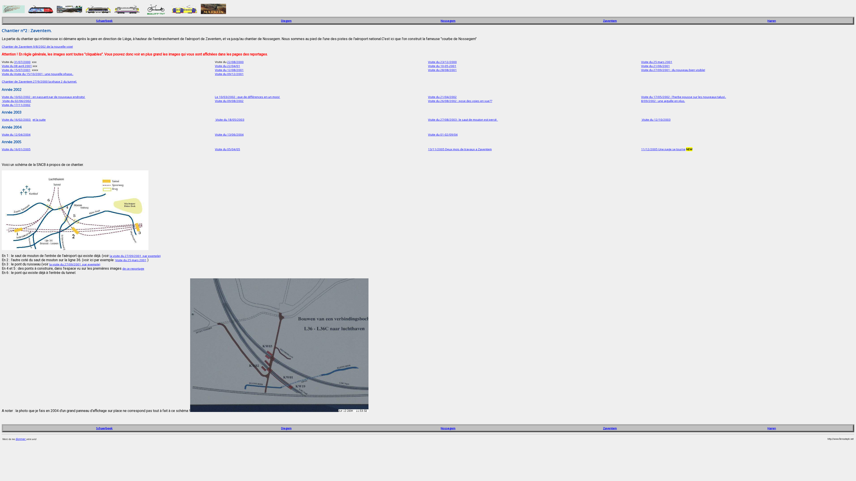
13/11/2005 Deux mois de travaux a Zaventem (460, 149)
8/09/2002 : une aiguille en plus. (663, 101)
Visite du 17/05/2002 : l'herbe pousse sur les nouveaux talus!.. (683, 97)
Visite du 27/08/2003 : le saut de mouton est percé (462, 120)
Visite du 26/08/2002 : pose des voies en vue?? (460, 101)
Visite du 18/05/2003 (229, 120)
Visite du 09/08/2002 (229, 101)
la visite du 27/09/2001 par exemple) (135, 256)
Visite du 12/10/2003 (656, 120)
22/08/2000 (235, 62)
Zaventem (610, 21)
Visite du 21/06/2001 (655, 66)
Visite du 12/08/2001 (229, 70)
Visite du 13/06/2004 (229, 134)
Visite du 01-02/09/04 (443, 134)
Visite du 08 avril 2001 (17, 66)
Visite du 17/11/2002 (16, 105)
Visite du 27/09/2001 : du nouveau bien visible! (673, 70)
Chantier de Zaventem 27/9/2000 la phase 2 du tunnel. (39, 81)
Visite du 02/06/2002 (16, 101)
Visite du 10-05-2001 (442, 66)
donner (21, 439)
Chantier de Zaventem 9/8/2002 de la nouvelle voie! (37, 47)
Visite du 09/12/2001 (229, 74)
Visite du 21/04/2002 (442, 97)
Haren (772, 21)
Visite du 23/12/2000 (442, 62)
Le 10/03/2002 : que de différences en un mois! (247, 97)
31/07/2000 (22, 62)
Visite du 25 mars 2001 (656, 62)
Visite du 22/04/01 (227, 66)
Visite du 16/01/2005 (16, 149)
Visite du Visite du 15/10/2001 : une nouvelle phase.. (37, 74)
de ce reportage (133, 269)
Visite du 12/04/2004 (16, 134)
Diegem (286, 21)
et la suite (39, 120)
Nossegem (448, 21)
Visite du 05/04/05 (227, 149)
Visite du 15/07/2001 (16, 70)
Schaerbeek (104, 21)
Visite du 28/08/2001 (442, 70)
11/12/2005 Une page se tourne (663, 149)
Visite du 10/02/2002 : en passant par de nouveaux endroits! (43, 97)
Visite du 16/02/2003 (16, 120)
